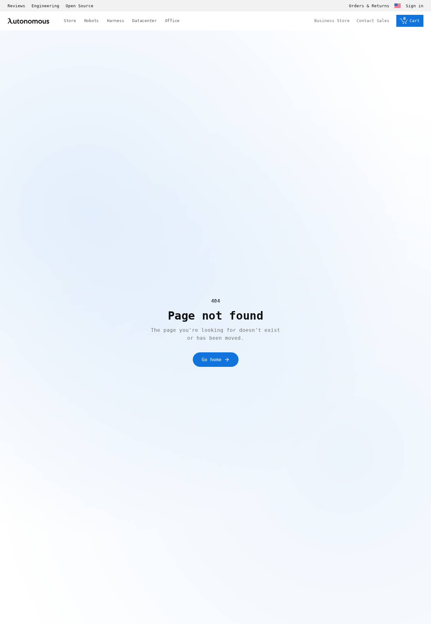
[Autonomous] (28, 21)
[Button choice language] (397, 5)
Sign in (414, 6)
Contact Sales (373, 20)
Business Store (332, 20)
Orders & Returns (369, 6)
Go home (211, 359)
